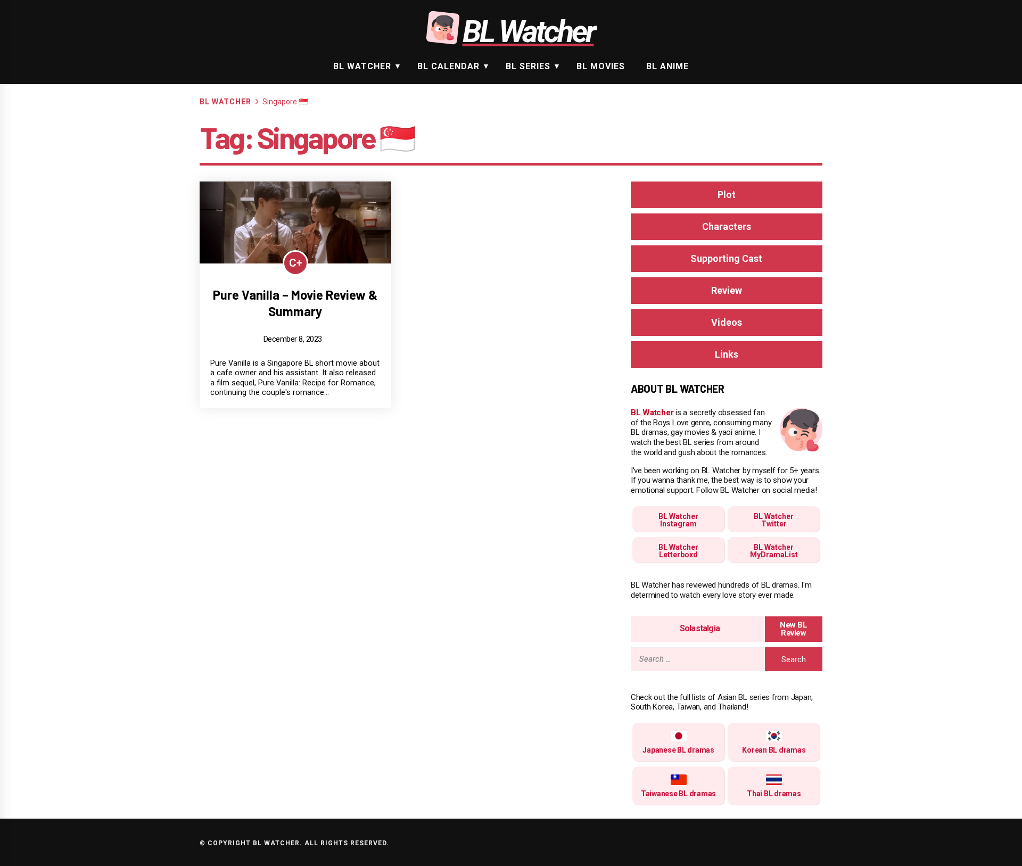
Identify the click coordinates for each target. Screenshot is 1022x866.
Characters (726, 226)
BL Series (528, 66)
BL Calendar (448, 66)
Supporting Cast (726, 258)
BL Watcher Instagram (678, 520)
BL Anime (667, 66)
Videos (726, 322)
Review (726, 290)
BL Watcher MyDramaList (774, 551)
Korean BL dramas (773, 750)
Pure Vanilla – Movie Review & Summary (295, 303)
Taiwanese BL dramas (678, 793)
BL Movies (600, 66)
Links (726, 354)
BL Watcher (362, 66)
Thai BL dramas (774, 793)
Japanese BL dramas (678, 750)
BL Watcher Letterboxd (678, 551)
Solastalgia (700, 628)
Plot (727, 194)
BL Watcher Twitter (774, 520)
